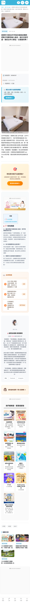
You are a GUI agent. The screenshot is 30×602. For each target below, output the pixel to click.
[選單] (27, 2)
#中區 (3, 526)
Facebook (12, 378)
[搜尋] (22, 2)
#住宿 (9, 526)
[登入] (18, 2)
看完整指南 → (9, 97)
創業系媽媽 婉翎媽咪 (10, 221)
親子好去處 (7, 7)
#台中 (15, 526)
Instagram (20, 378)
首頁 (2, 7)
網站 (6, 378)
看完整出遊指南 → (15, 183)
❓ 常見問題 (8, 219)
